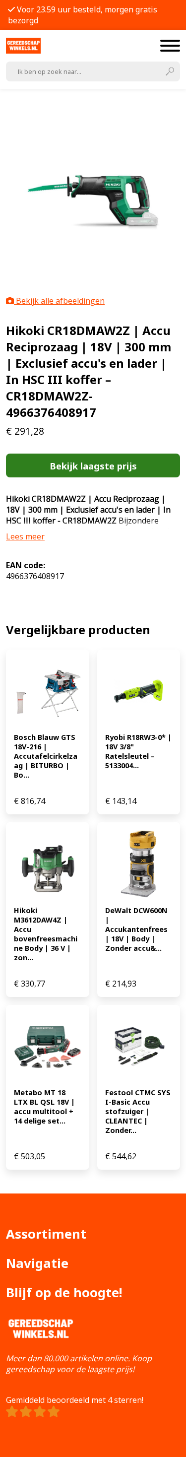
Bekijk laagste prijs (93, 466)
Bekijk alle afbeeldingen (59, 300)
